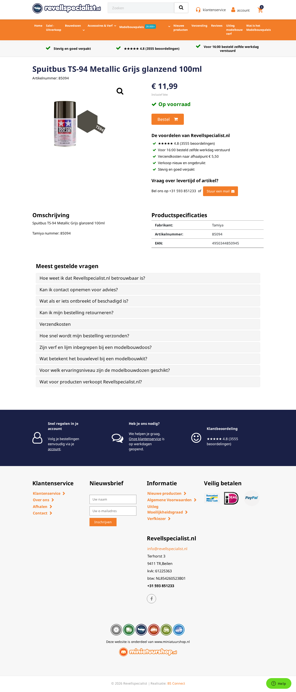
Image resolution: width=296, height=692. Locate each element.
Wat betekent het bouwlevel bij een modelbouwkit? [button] (93, 359)
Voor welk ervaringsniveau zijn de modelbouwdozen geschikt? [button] (105, 370)
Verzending (199, 26)
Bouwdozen (73, 26)
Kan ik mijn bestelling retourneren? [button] (76, 313)
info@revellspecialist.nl (167, 548)
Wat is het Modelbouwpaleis (258, 28)
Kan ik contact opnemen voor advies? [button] (79, 290)
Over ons (41, 499)
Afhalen (40, 506)
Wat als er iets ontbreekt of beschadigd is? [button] (84, 301)
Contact (40, 513)
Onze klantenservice (145, 438)
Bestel (163, 119)
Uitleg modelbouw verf (234, 30)
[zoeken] (181, 8)
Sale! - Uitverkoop (53, 28)
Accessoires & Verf (100, 26)
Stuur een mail (218, 191)
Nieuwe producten (180, 28)
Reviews (216, 26)
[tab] (148, 278)
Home (38, 26)
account (54, 449)
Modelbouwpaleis (137, 27)
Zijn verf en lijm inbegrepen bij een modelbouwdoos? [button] (95, 347)
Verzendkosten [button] (55, 324)
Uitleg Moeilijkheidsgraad (165, 509)
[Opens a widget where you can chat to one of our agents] (278, 684)
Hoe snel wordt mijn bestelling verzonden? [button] (84, 336)
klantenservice (214, 9)
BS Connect (176, 683)
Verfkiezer (156, 518)
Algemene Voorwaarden (169, 499)
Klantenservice (46, 493)
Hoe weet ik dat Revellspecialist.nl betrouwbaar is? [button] (92, 278)
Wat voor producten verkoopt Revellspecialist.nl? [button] (91, 382)
